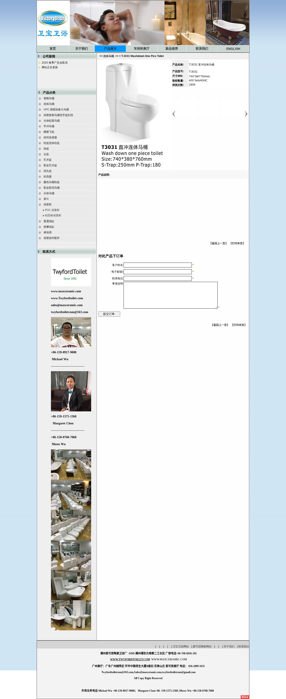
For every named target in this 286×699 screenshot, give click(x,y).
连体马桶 (108, 56)
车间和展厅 (141, 48)
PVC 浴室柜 (52, 210)
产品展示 (110, 48)
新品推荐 (172, 48)
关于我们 (81, 48)
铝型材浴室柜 (53, 215)
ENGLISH (233, 49)
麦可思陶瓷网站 (203, 646)
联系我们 (202, 48)
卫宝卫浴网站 (182, 646)
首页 (53, 48)
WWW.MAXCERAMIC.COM (169, 659)
